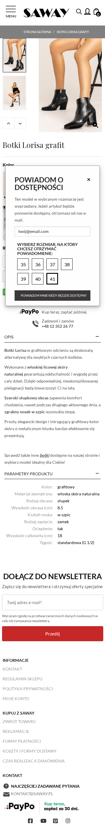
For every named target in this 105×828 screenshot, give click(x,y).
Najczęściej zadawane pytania (45, 786)
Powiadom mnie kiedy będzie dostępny (54, 295)
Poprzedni (8, 123)
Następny (20, 123)
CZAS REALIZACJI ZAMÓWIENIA (34, 760)
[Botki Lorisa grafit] (70, 85)
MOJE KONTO (16, 698)
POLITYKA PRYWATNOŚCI (28, 688)
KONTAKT (12, 668)
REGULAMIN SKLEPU (22, 678)
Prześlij (52, 633)
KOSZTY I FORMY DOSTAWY (30, 751)
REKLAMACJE (16, 731)
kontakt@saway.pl (32, 793)
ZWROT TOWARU (19, 721)
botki (44, 455)
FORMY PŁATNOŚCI (22, 741)
